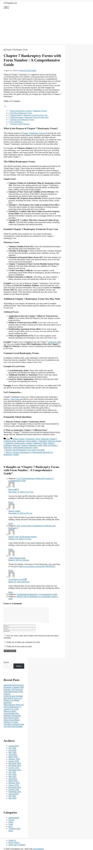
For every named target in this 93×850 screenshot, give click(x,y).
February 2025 (14, 783)
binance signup (14, 511)
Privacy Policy (14, 843)
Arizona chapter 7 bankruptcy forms (26, 439)
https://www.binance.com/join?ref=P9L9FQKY (37, 566)
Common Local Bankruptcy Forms (22, 119)
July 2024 (12, 796)
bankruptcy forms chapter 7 (27, 441)
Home (10, 822)
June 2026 (12, 750)
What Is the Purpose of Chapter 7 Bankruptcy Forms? (28, 111)
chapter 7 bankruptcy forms (36, 443)
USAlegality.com (10, 3)
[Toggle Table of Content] (5, 107)
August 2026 (13, 746)
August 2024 (13, 794)
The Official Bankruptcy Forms (21, 113)
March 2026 (13, 757)
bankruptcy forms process (15, 443)
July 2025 (12, 772)
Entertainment (13, 818)
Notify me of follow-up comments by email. (23, 642)
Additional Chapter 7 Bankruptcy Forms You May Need (29, 117)
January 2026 (13, 761)
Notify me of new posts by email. (19, 646)
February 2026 (14, 759)
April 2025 (12, 779)
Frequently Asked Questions (19, 124)
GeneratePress (38, 849)
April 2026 (12, 755)
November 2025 (14, 765)
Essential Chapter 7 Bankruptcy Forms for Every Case (28, 115)
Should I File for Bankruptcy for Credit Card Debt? (25, 450)
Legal (8, 439)
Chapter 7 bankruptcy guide (31, 445)
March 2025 (13, 781)
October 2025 (13, 768)
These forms (15, 399)
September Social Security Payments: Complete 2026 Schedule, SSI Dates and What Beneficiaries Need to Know (14, 689)
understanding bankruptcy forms (25, 447)
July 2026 (12, 748)
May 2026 (12, 752)
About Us (12, 840)
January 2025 (13, 785)
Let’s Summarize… (16, 122)
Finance (11, 820)
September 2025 (14, 770)
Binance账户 (13, 489)
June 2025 (12, 774)
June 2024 (12, 798)
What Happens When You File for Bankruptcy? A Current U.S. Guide (14, 707)
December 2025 (14, 763)
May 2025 (12, 776)
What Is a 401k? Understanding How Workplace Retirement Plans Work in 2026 (12, 714)
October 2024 (13, 789)
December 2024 (14, 787)
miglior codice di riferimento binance (22, 537)
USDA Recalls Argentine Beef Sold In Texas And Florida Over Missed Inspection (13, 699)
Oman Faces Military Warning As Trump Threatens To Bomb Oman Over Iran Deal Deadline (14, 723)
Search (6, 662)
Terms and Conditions (16, 845)
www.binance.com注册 (17, 579)
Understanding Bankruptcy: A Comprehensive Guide (37, 594)
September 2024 (14, 792)
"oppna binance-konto (17, 558)
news (10, 826)
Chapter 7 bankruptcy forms (33, 133)
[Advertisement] (46, 27)
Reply (10, 502)
